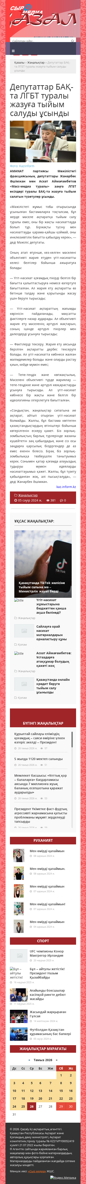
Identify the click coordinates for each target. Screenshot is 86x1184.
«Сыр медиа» (37, 1171)
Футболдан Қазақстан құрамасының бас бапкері (50, 1031)
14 (50, 1091)
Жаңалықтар (28, 495)
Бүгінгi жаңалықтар (43, 723)
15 (61, 1091)
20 (40, 1098)
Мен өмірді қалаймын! (47, 904)
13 (40, 1091)
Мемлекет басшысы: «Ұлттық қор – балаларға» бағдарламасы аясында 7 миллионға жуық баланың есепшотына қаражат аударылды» (40, 783)
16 (71, 1091)
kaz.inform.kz (66, 487)
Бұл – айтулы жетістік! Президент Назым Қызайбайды (47, 973)
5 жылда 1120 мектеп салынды (38, 759)
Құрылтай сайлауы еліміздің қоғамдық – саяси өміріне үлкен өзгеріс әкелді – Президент (39, 738)
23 (71, 1098)
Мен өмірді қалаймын (47, 851)
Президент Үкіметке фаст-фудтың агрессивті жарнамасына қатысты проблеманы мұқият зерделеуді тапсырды (40, 815)
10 (14, 1091)
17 (14, 1098)
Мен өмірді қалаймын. (47, 869)
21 (50, 1098)
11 (23, 1091)
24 (14, 1106)
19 (32, 1098)
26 (32, 1106)
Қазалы (43, 20)
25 (23, 1106)
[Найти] (72, 40)
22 (61, 1098)
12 (32, 1091)
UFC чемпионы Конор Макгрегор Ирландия (47, 953)
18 (23, 1098)
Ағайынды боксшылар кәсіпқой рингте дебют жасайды (48, 994)
